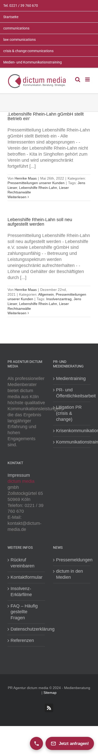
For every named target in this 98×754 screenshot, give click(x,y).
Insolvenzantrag (59, 299)
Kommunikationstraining (72, 441)
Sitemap (50, 693)
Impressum (19, 475)
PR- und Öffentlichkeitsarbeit (72, 392)
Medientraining (71, 378)
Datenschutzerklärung (26, 629)
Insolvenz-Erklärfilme (21, 591)
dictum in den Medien (69, 574)
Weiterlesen (17, 197)
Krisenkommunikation (72, 430)
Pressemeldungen (72, 559)
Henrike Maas (26, 178)
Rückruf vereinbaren (22, 562)
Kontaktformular (26, 577)
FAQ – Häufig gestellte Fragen (24, 612)
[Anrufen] (36, 743)
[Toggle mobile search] (77, 79)
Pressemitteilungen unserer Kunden (36, 183)
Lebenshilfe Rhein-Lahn (38, 188)
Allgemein (46, 294)
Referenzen (22, 640)
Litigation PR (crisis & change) (69, 413)
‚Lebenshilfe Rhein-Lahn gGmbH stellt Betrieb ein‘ (46, 116)
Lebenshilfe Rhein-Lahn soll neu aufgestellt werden (40, 222)
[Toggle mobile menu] (87, 79)
